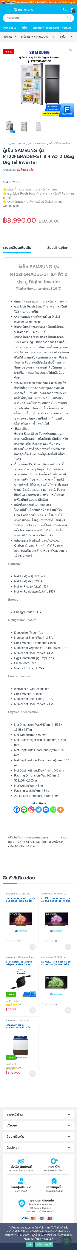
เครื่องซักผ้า (38, 27)
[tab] (17, 249)
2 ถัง (20, 1020)
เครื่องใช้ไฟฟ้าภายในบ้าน (34, 37)
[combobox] (33, 18)
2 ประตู (6, 143)
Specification (57, 248)
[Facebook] (16, 809)
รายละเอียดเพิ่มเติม (17, 248)
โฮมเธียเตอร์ (52, 27)
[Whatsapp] (53, 809)
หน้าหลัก (7, 37)
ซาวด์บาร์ (66, 27)
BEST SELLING (18, 143)
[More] (60, 810)
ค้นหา (69, 18)
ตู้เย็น (24, 27)
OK (30, 1244)
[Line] (24, 809)
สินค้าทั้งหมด (40, 143)
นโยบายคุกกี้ (44, 1244)
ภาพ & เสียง (10, 27)
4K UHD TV (23, 893)
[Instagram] (31, 809)
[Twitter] (38, 809)
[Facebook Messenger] (46, 809)
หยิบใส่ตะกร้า (32, 1010)
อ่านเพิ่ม (32, 947)
